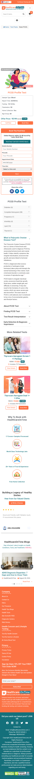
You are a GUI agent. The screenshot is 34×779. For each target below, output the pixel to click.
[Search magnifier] (23, 14)
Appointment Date (8, 159)
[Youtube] (26, 723)
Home (7, 27)
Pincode (4, 152)
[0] (29, 15)
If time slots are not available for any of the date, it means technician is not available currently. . (17, 181)
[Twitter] (22, 723)
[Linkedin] (12, 723)
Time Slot (5, 166)
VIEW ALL (28, 548)
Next (17, 174)
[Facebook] (7, 723)
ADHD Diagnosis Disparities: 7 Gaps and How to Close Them (14, 574)
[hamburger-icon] (30, 8)
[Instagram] (17, 723)
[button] (12, 191)
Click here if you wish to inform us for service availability (20, 182)
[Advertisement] (17, 48)
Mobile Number (7, 146)
